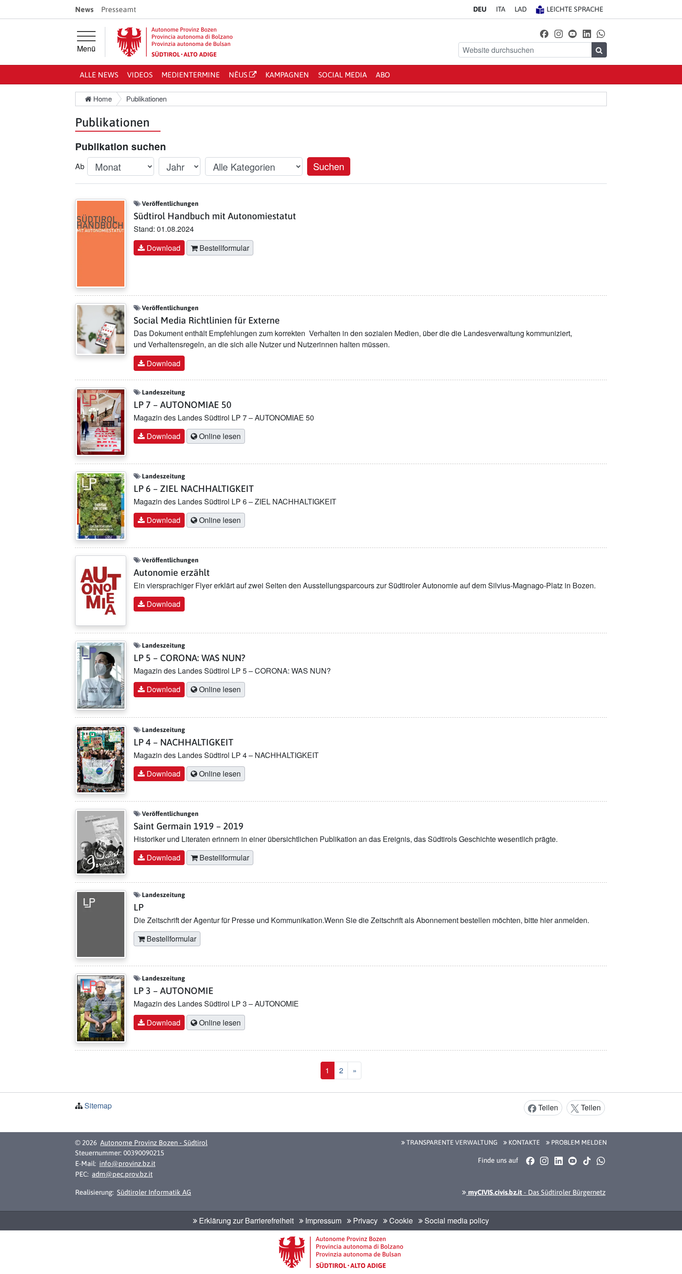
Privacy (364, 1220)
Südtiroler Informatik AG (154, 1192)
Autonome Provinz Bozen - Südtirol (153, 1143)
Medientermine (190, 74)
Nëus (239, 74)
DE (480, 9)
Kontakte (523, 1142)
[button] (544, 33)
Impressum (322, 1220)
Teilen (547, 1107)
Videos (140, 74)
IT (500, 9)
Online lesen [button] (219, 436)
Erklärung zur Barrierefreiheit (245, 1220)
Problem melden (578, 1142)
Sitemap (98, 1105)
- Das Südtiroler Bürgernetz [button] (535, 1192)
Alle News (99, 74)
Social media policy (456, 1220)
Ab (79, 166)
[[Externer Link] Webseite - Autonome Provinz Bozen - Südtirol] (175, 42)
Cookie (400, 1220)
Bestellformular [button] (223, 247)
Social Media (342, 74)
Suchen (328, 166)
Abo (383, 74)
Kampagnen (287, 74)
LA (521, 9)
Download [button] (162, 247)
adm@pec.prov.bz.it (122, 1174)
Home (101, 98)
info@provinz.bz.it (127, 1163)
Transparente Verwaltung (451, 1142)
